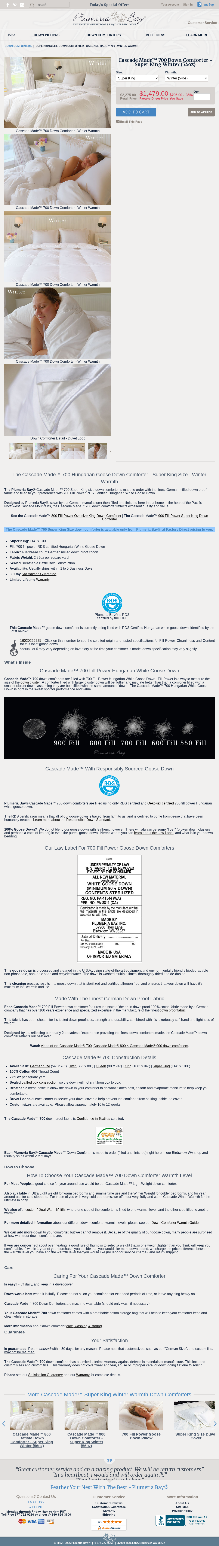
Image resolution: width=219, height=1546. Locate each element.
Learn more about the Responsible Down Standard (71, 820)
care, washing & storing (84, 1326)
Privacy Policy (182, 1510)
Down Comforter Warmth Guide (175, 1222)
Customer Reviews (109, 1503)
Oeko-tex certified (160, 803)
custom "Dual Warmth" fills (45, 1209)
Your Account (170, 4)
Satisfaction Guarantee (39, 574)
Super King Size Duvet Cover (195, 1436)
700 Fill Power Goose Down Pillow (141, 1436)
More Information (182, 1497)
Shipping (108, 1514)
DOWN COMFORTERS (104, 35)
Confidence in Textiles (93, 1118)
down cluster (30, 682)
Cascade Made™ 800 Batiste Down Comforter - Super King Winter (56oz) (31, 1440)
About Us (182, 1503)
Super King (161, 1066)
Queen (101, 1066)
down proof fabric (173, 1010)
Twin (73, 1066)
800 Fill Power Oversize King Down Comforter (86, 516)
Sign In (188, 4)
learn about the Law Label (153, 833)
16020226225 (30, 640)
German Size (40, 1066)
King (128, 1066)
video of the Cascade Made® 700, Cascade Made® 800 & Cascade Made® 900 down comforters (114, 1046)
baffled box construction (40, 1082)
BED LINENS (155, 35)
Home (10, 35)
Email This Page (131, 121)
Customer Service (202, 23)
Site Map (182, 1507)
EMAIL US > (36, 1502)
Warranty (43, 579)
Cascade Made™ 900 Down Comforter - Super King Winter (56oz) (86, 1440)
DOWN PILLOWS (46, 35)
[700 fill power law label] (109, 908)
